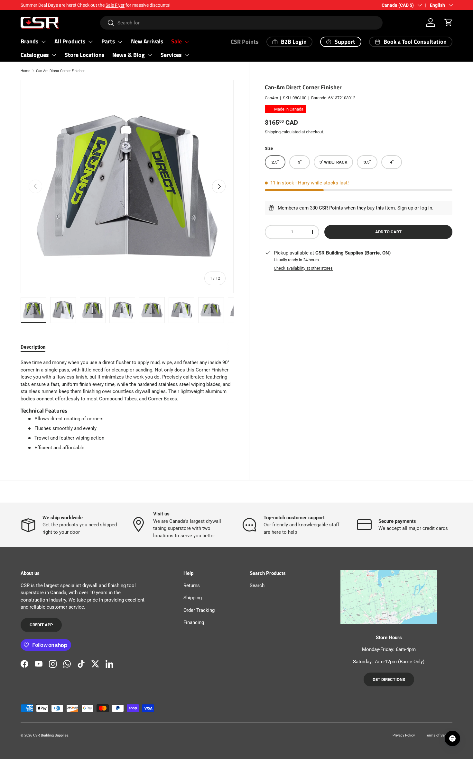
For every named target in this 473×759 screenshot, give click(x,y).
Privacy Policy (404, 735)
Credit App (41, 624)
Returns (191, 585)
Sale (176, 41)
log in (426, 208)
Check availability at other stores (303, 268)
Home (25, 71)
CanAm (271, 97)
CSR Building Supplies (51, 735)
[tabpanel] (127, 405)
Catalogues (35, 54)
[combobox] (241, 23)
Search (257, 585)
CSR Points (245, 41)
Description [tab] (33, 347)
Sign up (405, 208)
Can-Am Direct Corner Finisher (60, 71)
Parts (108, 41)
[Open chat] (452, 738)
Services (171, 54)
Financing (193, 622)
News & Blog (128, 54)
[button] (448, 22)
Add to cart (388, 231)
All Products (70, 41)
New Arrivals (147, 41)
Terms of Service (438, 735)
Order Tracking (199, 610)
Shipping (273, 131)
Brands (30, 41)
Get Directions (389, 679)
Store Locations (85, 54)
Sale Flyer (115, 5)
